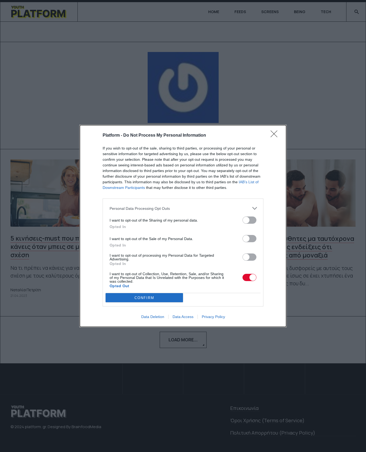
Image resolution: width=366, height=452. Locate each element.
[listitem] (183, 208)
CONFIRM (144, 298)
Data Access (183, 317)
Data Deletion (152, 317)
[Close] (276, 135)
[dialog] (183, 226)
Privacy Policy (213, 317)
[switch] (249, 220)
